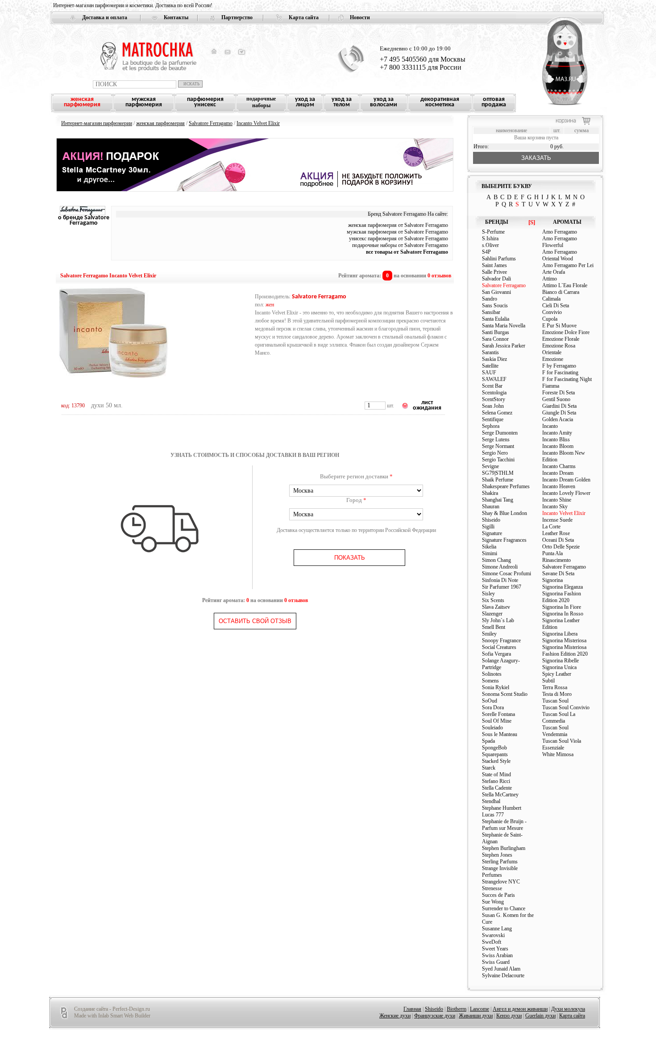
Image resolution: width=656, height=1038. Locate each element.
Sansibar (491, 312)
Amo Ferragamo (559, 232)
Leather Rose (556, 533)
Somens (490, 681)
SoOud (489, 701)
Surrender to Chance (503, 908)
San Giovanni (496, 292)
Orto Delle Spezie (561, 547)
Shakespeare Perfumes (506, 486)
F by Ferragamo (559, 366)
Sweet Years (495, 949)
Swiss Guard (496, 962)
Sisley (488, 593)
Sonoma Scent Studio (504, 694)
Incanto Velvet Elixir (258, 123)
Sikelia (489, 547)
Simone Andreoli (500, 567)
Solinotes (492, 674)
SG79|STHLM (498, 473)
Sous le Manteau (499, 734)
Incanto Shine (556, 500)
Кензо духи (509, 1016)
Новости (360, 17)
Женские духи (395, 1016)
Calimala (551, 299)
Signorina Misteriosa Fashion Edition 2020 (565, 650)
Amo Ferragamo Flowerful (559, 241)
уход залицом (305, 102)
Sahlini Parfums (499, 258)
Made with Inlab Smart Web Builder (112, 1016)
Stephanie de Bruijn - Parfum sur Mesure (504, 824)
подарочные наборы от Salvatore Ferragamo (400, 245)
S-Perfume (493, 232)
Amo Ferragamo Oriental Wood (559, 255)
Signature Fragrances (504, 540)
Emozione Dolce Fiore (566, 332)
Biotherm (456, 1009)
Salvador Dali (496, 279)
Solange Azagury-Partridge (501, 663)
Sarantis (490, 352)
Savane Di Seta (558, 573)
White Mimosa (557, 754)
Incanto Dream (557, 473)
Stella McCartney (500, 794)
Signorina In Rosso (562, 614)
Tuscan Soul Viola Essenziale (561, 744)
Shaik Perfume (497, 480)
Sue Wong (493, 902)
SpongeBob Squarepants (495, 751)
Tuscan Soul (555, 701)
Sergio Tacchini (498, 459)
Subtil (548, 681)
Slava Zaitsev (496, 607)
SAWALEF (494, 379)
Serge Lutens (496, 439)
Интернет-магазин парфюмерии (96, 123)
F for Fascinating (560, 372)
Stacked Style (496, 761)
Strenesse (492, 888)
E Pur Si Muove (559, 325)
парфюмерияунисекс (205, 102)
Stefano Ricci (496, 781)
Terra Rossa (554, 687)
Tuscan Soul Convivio (566, 707)
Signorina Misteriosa (564, 640)
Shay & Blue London (504, 513)
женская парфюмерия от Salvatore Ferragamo (398, 225)
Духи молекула (568, 1009)
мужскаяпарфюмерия (143, 102)
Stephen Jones (497, 855)
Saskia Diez (494, 359)
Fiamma (550, 386)
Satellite (490, 366)
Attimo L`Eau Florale (564, 285)
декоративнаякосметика (439, 102)
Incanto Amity (557, 433)
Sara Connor (495, 339)
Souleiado (492, 727)
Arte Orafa (553, 272)
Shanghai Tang (497, 500)
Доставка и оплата (104, 17)
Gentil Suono (556, 399)
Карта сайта (304, 17)
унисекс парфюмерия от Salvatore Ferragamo (398, 238)
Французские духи (434, 1016)
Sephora (490, 426)
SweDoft (491, 942)
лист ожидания (427, 405)
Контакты (176, 17)
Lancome (479, 1009)
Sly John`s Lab (498, 620)
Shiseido (491, 520)
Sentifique (492, 419)
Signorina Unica (559, 667)
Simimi (489, 553)
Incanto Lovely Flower (566, 493)
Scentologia (494, 392)
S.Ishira (490, 238)
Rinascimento (556, 560)
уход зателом (342, 102)
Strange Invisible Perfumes (500, 871)
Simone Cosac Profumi (506, 573)
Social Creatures (499, 647)
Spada (488, 741)
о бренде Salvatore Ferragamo (83, 220)
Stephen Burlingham (503, 848)
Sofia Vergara (496, 654)
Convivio (552, 312)
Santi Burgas (495, 332)
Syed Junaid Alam (501, 969)
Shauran (490, 506)
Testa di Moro (557, 694)
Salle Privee (494, 272)
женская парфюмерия (160, 123)
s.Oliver (490, 245)
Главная (412, 1009)
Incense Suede (557, 520)
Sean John (493, 406)
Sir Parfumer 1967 (501, 587)
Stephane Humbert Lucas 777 (501, 811)
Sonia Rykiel (495, 687)
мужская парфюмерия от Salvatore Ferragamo (397, 232)
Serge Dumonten (500, 433)
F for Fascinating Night (567, 379)
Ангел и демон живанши (520, 1009)
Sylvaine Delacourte (503, 975)
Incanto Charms (559, 466)
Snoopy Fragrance (501, 640)
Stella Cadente (497, 788)
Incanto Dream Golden (566, 480)
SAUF (489, 372)
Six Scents (493, 600)
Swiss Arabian (497, 955)
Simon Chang (496, 560)
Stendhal (491, 801)
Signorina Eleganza (562, 587)
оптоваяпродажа (494, 102)
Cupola (549, 319)
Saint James (494, 265)
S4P (486, 252)
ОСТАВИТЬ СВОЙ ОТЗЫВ (255, 621)
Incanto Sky (555, 506)
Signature (492, 533)
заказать (536, 158)
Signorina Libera (559, 634)
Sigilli (488, 526)
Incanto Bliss (556, 439)
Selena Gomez (497, 413)
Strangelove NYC (501, 882)
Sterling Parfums (500, 861)
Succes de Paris (498, 895)
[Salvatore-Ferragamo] (82, 213)
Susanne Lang (497, 928)
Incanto (550, 426)
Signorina (552, 580)
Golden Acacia (557, 419)
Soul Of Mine (496, 721)
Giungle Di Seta (559, 413)
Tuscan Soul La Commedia (558, 717)
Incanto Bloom (557, 446)
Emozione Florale (560, 339)
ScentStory (493, 399)
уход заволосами (383, 102)
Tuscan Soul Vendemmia (555, 730)
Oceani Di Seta (558, 540)
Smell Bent (493, 627)
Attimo (549, 279)
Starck (488, 768)
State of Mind (496, 774)
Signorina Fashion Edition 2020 (561, 596)
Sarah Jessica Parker (503, 346)
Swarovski (493, 935)
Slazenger (492, 614)
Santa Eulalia (495, 319)
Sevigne (490, 466)
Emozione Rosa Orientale (558, 349)
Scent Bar (492, 386)
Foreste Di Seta (558, 392)
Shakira (490, 493)
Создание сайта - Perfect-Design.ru (112, 1009)
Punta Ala (552, 553)
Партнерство (237, 17)
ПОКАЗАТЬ (349, 557)
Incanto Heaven (558, 486)
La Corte (551, 526)
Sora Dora (493, 707)
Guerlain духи (540, 1016)
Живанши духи (476, 1016)
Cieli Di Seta (555, 305)
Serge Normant (498, 446)
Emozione (553, 359)
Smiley (489, 634)
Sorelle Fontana (498, 714)
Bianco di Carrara (560, 292)
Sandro (489, 299)
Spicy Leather (556, 674)
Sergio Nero (495, 453)
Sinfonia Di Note (500, 580)
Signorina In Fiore (561, 607)
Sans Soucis (495, 305)
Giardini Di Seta (559, 406)
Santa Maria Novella (503, 325)
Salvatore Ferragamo (211, 123)
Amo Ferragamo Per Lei (568, 265)
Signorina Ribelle (560, 660)
